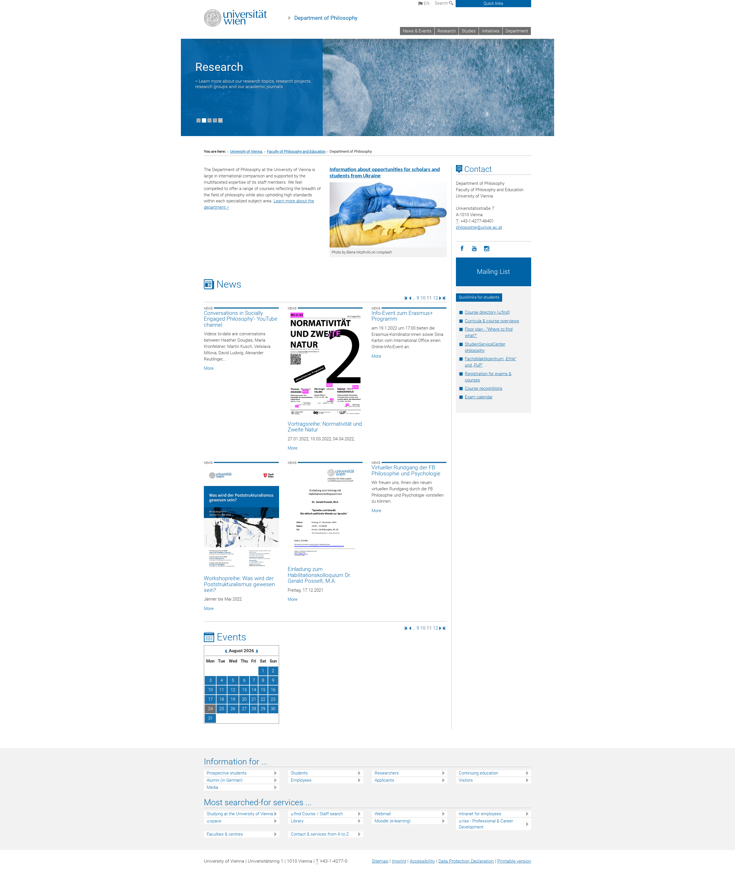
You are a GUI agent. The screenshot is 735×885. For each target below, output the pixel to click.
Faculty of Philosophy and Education (296, 151)
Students (299, 773)
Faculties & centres (225, 834)
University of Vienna (246, 151)
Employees (301, 780)
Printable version (514, 861)
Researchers (387, 773)
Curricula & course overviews (492, 321)
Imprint (399, 861)
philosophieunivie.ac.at (479, 227)
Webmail (383, 813)
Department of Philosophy (325, 18)
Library (297, 821)
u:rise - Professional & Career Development (486, 824)
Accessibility (422, 861)
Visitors (466, 780)
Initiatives (491, 31)
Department (517, 31)
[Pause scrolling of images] (220, 120)
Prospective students (227, 773)
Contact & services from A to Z (320, 834)
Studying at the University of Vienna (240, 813)
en (426, 3)
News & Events (417, 31)
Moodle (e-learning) (393, 821)
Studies (469, 31)
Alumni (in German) (225, 780)
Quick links (493, 3)
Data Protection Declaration (466, 861)
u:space (214, 821)
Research (447, 31)
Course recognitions (483, 388)
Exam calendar (479, 397)
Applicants (384, 780)
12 (435, 298)
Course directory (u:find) (487, 312)
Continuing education (478, 773)
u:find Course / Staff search (317, 813)
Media (212, 787)
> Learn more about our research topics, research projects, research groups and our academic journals (253, 83)
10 (422, 298)
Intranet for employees (480, 813)
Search (442, 3)
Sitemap (380, 861)
